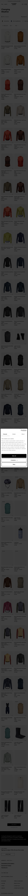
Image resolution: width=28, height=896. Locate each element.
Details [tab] (14, 434)
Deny (14, 464)
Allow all (14, 455)
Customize (13, 460)
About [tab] (23, 434)
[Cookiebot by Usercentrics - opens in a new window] (21, 430)
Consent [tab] (5, 434)
